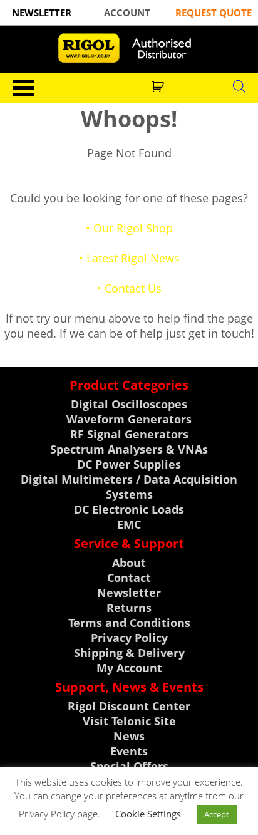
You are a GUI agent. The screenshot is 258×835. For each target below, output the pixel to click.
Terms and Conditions (129, 622)
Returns (129, 607)
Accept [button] (216, 814)
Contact (129, 577)
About (129, 562)
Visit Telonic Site (129, 721)
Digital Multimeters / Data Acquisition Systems (129, 487)
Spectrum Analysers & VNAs (129, 449)
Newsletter (129, 592)
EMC (129, 524)
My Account (129, 667)
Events (129, 751)
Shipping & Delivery (129, 652)
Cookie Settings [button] (148, 813)
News (129, 736)
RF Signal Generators (129, 434)
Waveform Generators (129, 419)
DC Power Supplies (129, 464)
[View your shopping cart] (159, 85)
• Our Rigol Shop (129, 228)
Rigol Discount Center (129, 705)
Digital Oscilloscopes (129, 404)
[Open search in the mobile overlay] (239, 85)
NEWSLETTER (41, 12)
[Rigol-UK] (129, 48)
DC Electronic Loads (129, 509)
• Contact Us (129, 288)
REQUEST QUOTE (213, 12)
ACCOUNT (127, 12)
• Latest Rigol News (129, 258)
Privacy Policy (129, 637)
